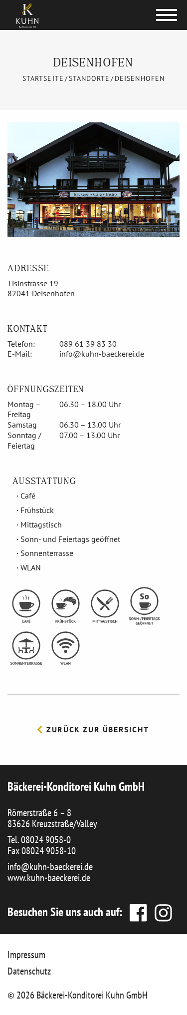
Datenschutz (29, 971)
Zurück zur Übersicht (96, 729)
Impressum (26, 954)
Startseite (43, 78)
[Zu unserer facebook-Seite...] (137, 912)
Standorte (89, 78)
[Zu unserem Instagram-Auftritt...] (161, 912)
